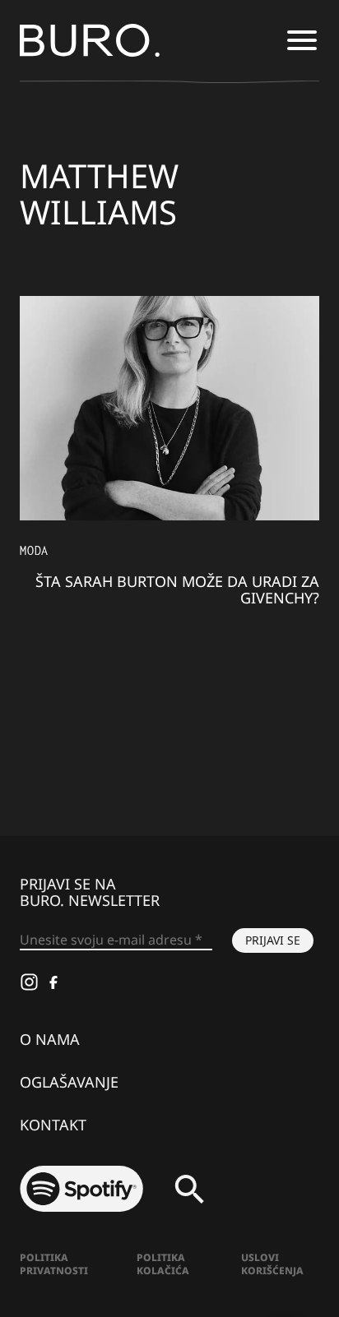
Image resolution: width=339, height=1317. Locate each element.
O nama (50, 1039)
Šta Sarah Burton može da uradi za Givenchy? (177, 589)
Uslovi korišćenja (272, 1264)
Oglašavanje (69, 1082)
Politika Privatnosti (54, 1264)
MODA (34, 550)
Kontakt (53, 1124)
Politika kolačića (163, 1264)
